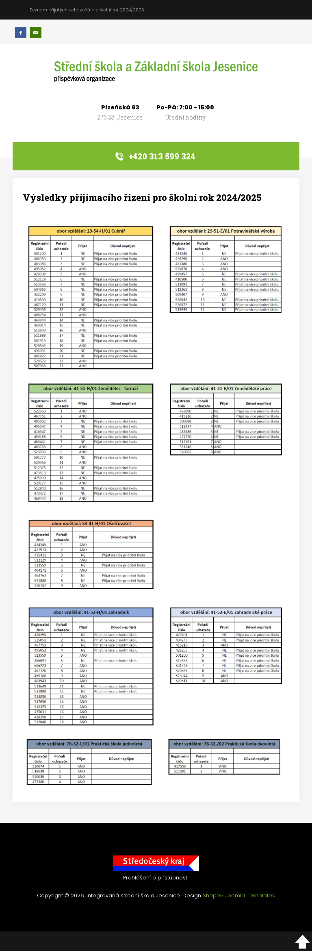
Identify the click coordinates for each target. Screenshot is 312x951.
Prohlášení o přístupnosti (155, 877)
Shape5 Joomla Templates (239, 895)
